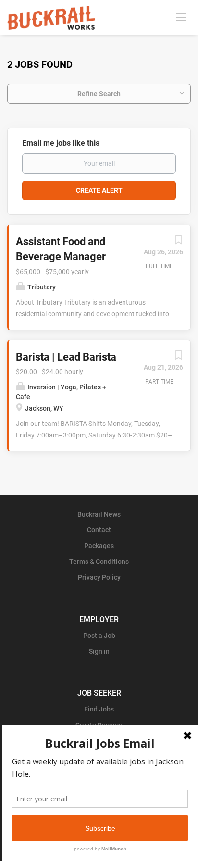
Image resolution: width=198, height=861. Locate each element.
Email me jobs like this (60, 143)
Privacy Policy (99, 577)
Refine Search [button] (99, 94)
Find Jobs (99, 709)
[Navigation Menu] (181, 17)
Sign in (99, 651)
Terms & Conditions (99, 561)
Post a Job (99, 635)
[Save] (178, 242)
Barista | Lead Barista (66, 357)
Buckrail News (99, 514)
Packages (99, 545)
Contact (99, 530)
